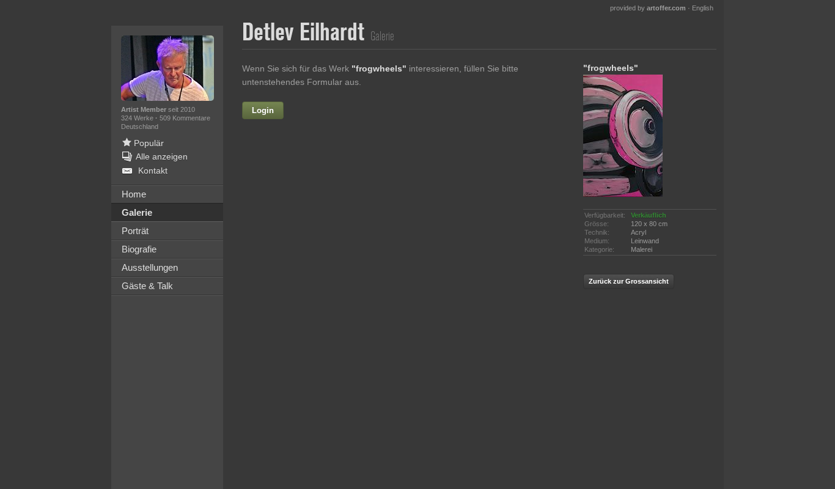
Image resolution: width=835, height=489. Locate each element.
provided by (648, 8)
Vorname (355, 111)
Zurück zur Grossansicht (629, 281)
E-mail (315, 189)
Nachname (306, 162)
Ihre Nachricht (298, 215)
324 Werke (138, 118)
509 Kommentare (185, 118)
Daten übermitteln (405, 351)
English (702, 8)
